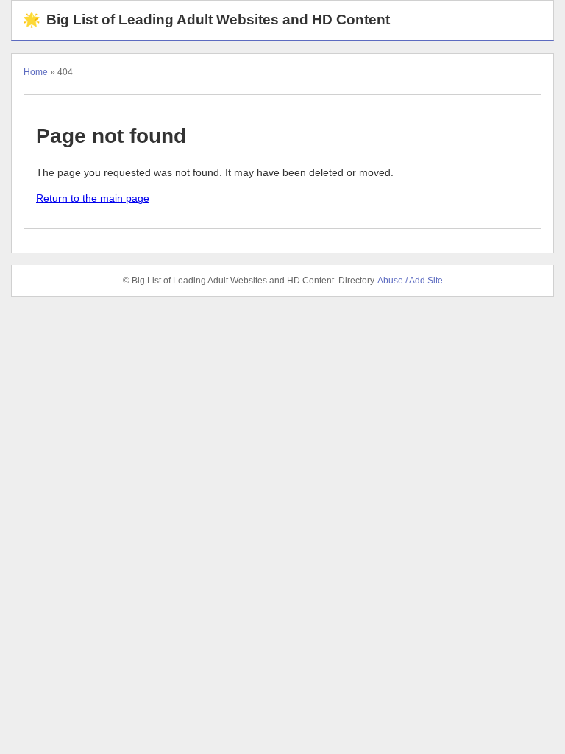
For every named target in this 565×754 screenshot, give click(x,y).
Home (36, 72)
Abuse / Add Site (410, 280)
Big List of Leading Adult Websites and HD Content (206, 19)
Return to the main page (92, 198)
